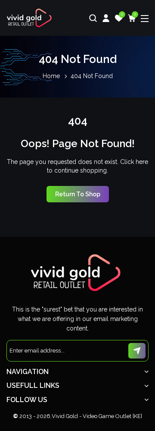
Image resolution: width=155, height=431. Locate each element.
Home (51, 75)
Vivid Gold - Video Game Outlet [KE (96, 416)
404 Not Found (92, 75)
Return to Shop (77, 194)
